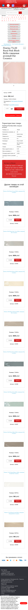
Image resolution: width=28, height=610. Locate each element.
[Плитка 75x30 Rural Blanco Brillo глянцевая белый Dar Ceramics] (14, 484)
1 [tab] (14, 86)
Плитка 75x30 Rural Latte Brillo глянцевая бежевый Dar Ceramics (14, 513)
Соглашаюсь (23, 603)
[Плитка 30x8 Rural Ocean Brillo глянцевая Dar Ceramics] (14, 203)
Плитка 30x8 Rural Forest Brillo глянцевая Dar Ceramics (14, 352)
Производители (7, 44)
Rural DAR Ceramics (6, 45)
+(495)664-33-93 (10, 1)
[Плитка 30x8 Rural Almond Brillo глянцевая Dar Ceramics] (14, 324)
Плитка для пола (14, 26)
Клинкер (14, 38)
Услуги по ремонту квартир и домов (9, 586)
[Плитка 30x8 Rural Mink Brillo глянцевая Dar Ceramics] (14, 444)
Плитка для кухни (14, 28)
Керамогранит (14, 33)
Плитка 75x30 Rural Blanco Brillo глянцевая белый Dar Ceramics (14, 473)
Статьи (2, 593)
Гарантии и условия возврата (8, 591)
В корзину (19, 108)
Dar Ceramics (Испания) (18, 44)
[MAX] (13, 5)
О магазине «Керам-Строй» (7, 587)
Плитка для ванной (14, 24)
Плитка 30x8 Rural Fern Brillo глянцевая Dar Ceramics (14, 392)
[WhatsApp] (8, 5)
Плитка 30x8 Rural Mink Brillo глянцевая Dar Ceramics (14, 433)
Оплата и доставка (5, 588)
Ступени (14, 35)
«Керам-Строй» (19, 7)
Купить (18, 220)
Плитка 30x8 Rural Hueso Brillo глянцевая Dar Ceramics (14, 272)
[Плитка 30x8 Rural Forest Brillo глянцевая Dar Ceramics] (14, 364)
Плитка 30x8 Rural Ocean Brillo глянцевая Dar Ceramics (14, 192)
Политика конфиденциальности (8, 590)
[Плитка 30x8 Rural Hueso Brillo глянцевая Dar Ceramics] (14, 283)
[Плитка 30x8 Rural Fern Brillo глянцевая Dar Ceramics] (14, 404)
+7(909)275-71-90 (11, 2)
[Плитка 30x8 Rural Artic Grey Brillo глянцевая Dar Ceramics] (14, 243)
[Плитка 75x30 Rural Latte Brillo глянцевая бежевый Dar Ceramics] (14, 524)
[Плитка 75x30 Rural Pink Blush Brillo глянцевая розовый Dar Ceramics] (14, 72)
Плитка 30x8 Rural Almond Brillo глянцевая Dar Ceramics (14, 312)
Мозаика (14, 31)
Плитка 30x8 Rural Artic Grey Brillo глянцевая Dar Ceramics (14, 232)
